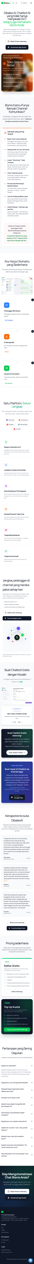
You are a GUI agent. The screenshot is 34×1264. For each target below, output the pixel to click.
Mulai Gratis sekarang (18, 41)
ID (13, 3)
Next (19, 722)
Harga (3, 1230)
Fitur (2, 1228)
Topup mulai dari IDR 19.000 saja (17, 1030)
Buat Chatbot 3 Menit (16, 752)
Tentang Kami (5, 1240)
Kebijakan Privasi (5, 1250)
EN (16, 3)
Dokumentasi (5, 1232)
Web (21, 682)
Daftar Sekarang (17, 991)
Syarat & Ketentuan (6, 1252)
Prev (14, 722)
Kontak (3, 1242)
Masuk (25, 3)
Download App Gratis (14, 618)
